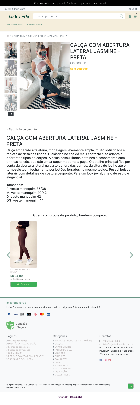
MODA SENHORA (63, 368)
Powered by (63, 397)
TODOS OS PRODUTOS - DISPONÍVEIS (24, 24)
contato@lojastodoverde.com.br (116, 344)
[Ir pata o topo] (131, 386)
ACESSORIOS (61, 365)
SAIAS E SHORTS (63, 347)
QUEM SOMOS (15, 353)
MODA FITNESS (62, 374)
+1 (10, 114)
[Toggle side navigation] (4, 16)
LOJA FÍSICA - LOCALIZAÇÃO (22, 343)
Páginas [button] (11, 336)
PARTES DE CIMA (63, 350)
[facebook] (101, 360)
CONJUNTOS (61, 359)
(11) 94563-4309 (16, 9)
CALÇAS (59, 343)
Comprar (25, 284)
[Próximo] (131, 255)
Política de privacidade (19, 350)
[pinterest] (109, 360)
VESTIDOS (60, 353)
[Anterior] (8, 255)
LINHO (58, 362)
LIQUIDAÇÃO (61, 371)
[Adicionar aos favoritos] (13, 223)
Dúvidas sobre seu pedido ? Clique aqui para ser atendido (70, 3)
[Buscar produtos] (121, 16)
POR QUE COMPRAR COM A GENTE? (26, 356)
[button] (129, 16)
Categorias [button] (60, 336)
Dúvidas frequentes (17, 340)
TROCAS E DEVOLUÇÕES (20, 359)
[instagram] (105, 360)
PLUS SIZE (60, 356)
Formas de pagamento (19, 347)
